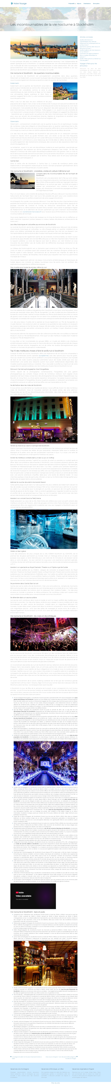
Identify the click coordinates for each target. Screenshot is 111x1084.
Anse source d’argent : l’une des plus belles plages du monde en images (61, 1057)
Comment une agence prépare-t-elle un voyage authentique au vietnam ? (89, 55)
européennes (44, 355)
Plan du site (55, 1083)
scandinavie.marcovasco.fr (32, 212)
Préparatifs (71, 3)
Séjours (79, 3)
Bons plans (96, 3)
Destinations (87, 3)
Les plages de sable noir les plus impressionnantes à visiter (27, 1057)
